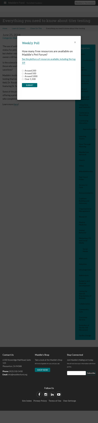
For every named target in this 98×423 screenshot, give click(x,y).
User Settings (69, 400)
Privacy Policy (40, 400)
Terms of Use (55, 400)
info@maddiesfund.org (17, 374)
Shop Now (42, 370)
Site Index (27, 400)
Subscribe (91, 373)
